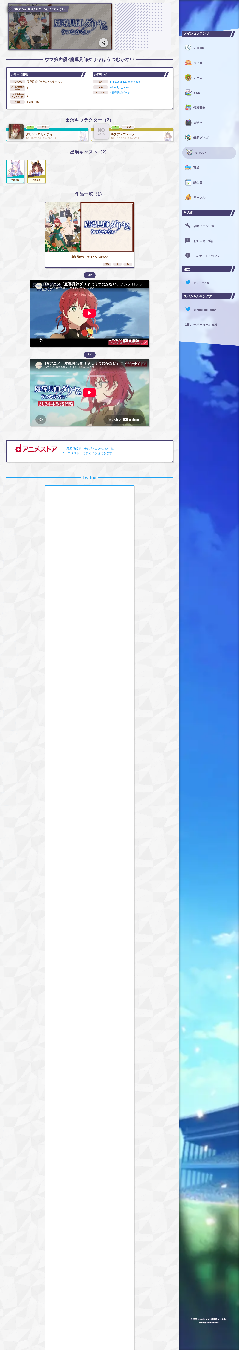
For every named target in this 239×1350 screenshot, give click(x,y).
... (12, 9)
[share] (103, 42)
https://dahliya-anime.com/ (125, 81)
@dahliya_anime (120, 87)
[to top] (169, 1341)
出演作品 (20, 9)
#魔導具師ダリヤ (120, 92)
